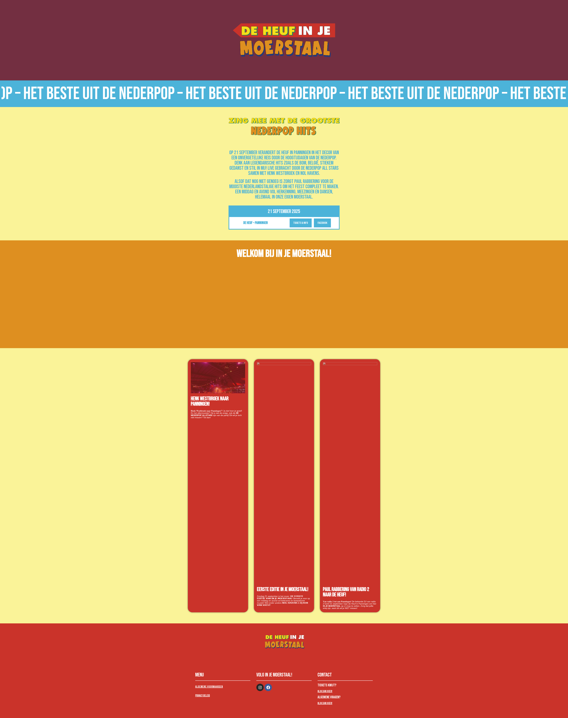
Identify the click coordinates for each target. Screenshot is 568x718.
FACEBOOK (322, 223)
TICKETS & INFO (300, 223)
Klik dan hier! (325, 691)
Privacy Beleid (202, 695)
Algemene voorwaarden (209, 686)
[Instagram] (260, 687)
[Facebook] (268, 687)
